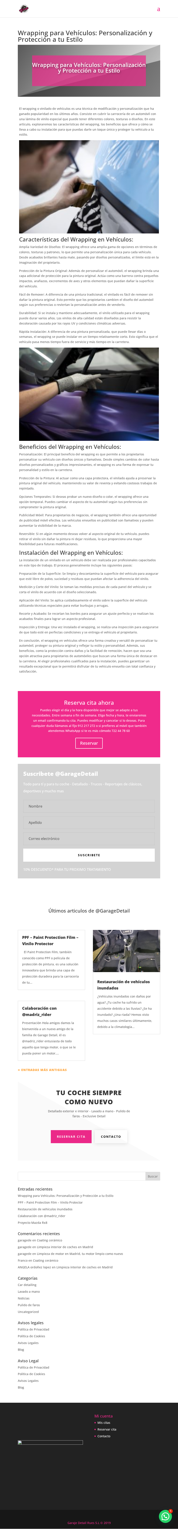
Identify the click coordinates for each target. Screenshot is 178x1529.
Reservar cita (71, 1136)
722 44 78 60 (121, 731)
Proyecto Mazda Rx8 (32, 1223)
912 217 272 (86, 726)
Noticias (24, 1298)
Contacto (111, 1136)
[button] (165, 1516)
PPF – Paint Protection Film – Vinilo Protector (50, 1202)
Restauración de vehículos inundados (45, 1209)
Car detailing (27, 1285)
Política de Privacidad (33, 1329)
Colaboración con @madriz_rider (41, 1216)
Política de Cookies (31, 1336)
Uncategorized (28, 1312)
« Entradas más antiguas (42, 1070)
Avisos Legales (28, 1343)
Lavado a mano (29, 1291)
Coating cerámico (49, 1240)
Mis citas (103, 1423)
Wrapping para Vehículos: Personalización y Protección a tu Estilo (65, 1196)
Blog (21, 1349)
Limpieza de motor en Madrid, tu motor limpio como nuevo (80, 1254)
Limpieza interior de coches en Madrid (65, 1247)
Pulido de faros (29, 1305)
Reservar (89, 743)
